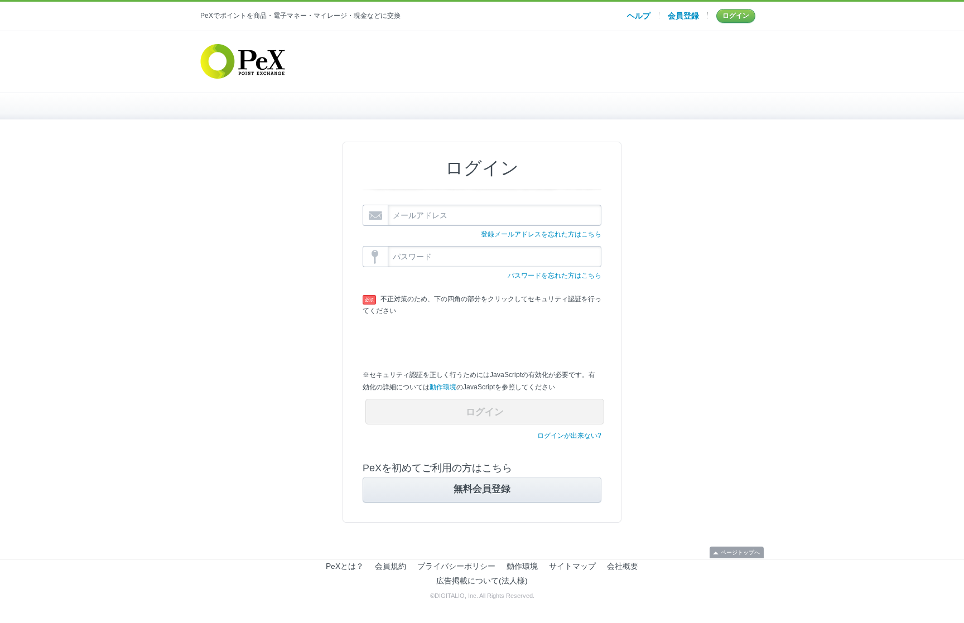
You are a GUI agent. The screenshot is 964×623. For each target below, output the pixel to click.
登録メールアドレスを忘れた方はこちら (541, 234)
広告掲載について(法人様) (482, 580)
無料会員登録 (482, 489)
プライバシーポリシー (456, 566)
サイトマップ (572, 566)
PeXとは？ (345, 566)
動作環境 (443, 387)
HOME (294, 106)
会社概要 (622, 566)
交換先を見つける (670, 106)
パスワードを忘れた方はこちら (554, 275)
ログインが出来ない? (569, 436)
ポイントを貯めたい (482, 106)
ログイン (735, 16)
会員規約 (390, 566)
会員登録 (683, 15)
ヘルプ (638, 15)
